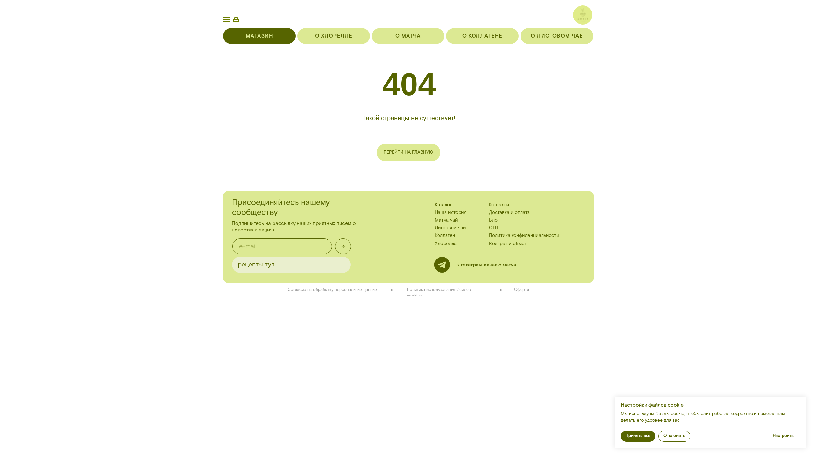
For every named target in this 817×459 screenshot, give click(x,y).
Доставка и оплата (509, 212)
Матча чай (446, 220)
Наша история (451, 212)
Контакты (499, 204)
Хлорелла (446, 243)
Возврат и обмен (508, 243)
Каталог (443, 204)
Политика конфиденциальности (524, 235)
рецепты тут (256, 264)
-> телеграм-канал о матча (486, 265)
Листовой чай (450, 227)
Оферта (521, 290)
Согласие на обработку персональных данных (332, 290)
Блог (494, 220)
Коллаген (445, 235)
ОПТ (493, 227)
